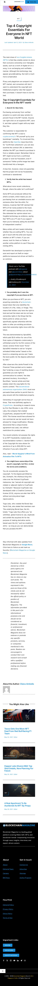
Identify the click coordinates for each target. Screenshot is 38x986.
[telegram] (21, 960)
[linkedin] (18, 960)
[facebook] (3, 960)
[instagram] (10, 960)
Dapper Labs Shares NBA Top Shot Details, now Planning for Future (18, 768)
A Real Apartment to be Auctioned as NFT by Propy (17, 804)
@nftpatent (13, 275)
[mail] (25, 960)
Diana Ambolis (29, 42)
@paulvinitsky (17, 272)
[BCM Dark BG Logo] (19, 825)
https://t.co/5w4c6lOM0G (27, 275)
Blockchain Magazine (19, 976)
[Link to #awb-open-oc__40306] (4, 2)
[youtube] (14, 960)
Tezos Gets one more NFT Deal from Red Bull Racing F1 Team (17, 731)
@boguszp (23, 269)
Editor (15, 737)
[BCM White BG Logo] (19, 2)
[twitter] (7, 960)
